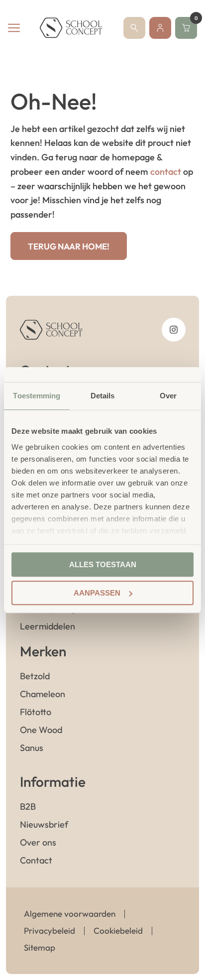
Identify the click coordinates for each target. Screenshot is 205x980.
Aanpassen (97, 593)
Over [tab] (168, 395)
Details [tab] (103, 395)
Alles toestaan (102, 564)
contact (165, 171)
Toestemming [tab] (36, 395)
